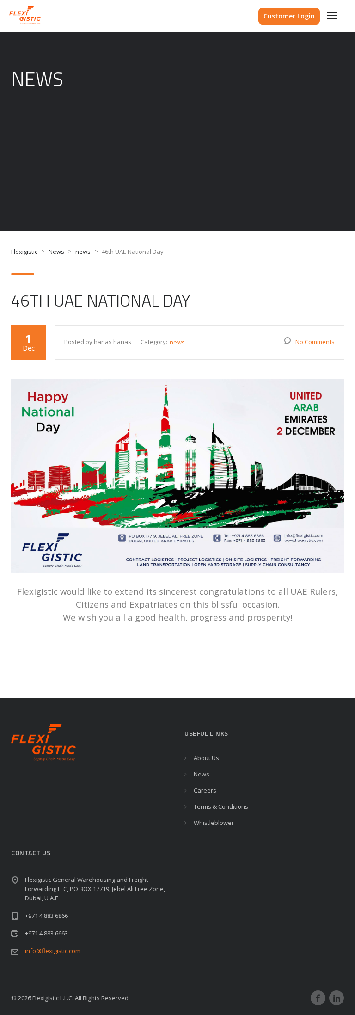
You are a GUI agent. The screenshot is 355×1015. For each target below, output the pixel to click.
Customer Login (289, 16)
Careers (205, 790)
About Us (206, 758)
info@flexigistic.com (52, 951)
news (177, 342)
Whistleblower (214, 822)
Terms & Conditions (221, 806)
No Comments (315, 342)
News (201, 774)
